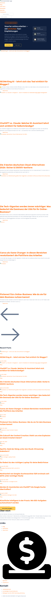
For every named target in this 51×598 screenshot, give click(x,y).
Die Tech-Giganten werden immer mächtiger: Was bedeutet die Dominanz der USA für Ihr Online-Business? (25, 209)
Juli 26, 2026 (3, 401)
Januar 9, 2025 (4, 493)
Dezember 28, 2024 (5, 506)
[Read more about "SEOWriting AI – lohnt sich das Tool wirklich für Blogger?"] (25, 64)
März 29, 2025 (3, 428)
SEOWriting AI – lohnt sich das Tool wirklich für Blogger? (23, 357)
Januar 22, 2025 (4, 479)
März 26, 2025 (3, 441)
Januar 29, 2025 (4, 466)
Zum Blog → (8, 45)
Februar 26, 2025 (4, 455)
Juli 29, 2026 (3, 361)
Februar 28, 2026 (4, 388)
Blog (1, 353)
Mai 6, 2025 (3, 414)
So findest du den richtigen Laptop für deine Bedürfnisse (24, 462)
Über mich (17, 45)
